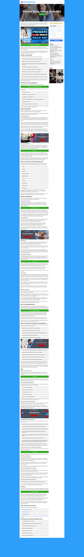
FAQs (51, 58)
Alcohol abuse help (25, 511)
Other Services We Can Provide (55, 61)
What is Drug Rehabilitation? (54, 54)
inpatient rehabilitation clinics (35, 516)
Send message (56, 40)
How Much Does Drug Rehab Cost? (56, 47)
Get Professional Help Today (35, 310)
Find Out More (34, 451)
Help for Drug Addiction (54, 52)
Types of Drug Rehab (53, 48)
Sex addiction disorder (25, 514)
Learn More (35, 150)
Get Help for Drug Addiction (34, 45)
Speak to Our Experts (34, 207)
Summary (51, 59)
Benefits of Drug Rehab (54, 45)
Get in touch (42, 14)
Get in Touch (34, 261)
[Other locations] (60, 2)
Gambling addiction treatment (27, 509)
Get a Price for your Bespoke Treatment (34, 86)
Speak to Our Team (34, 491)
